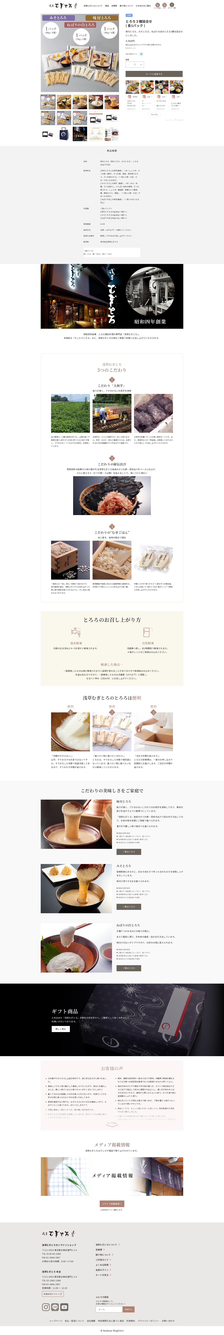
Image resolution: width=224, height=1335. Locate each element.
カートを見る (102, 1274)
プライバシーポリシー (148, 1320)
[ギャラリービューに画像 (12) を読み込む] (64, 134)
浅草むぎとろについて (93, 5)
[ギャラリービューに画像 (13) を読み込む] (80, 134)
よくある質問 (102, 1264)
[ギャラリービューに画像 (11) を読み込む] (48, 134)
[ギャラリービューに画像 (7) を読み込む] (64, 118)
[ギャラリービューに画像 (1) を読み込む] (48, 102)
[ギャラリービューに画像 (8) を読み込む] (80, 118)
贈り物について (126, 5)
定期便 (114, 5)
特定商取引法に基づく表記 (111, 1320)
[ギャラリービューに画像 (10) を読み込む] (111, 118)
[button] (164, 6)
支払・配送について (74, 1320)
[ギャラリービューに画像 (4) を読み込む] (96, 102)
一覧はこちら (129, 851)
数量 (127, 59)
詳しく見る (61, 1029)
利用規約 (130, 1320)
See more (154, 114)
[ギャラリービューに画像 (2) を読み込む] (64, 102)
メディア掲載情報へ (112, 1203)
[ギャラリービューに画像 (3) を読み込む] (80, 102)
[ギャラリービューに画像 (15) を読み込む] (111, 134)
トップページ (55, 1320)
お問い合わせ (168, 1320)
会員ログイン (102, 1269)
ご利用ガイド (102, 1259)
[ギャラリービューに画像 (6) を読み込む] (48, 118)
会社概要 (91, 1320)
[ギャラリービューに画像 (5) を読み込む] (111, 102)
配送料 (131, 45)
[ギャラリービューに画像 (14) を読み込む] (96, 134)
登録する (128, 1309)
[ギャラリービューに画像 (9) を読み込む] (96, 118)
